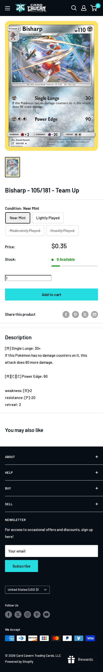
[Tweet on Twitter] (85, 314)
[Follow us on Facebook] (8, 614)
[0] (94, 8)
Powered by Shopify (19, 662)
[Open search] (74, 8)
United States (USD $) (23, 590)
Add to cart (51, 294)
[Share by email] (94, 314)
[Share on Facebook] (66, 314)
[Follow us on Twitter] (18, 614)
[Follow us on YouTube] (46, 614)
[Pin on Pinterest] (75, 314)
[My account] (83, 8)
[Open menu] (7, 8)
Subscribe (21, 566)
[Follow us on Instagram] (27, 614)
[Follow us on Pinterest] (37, 614)
